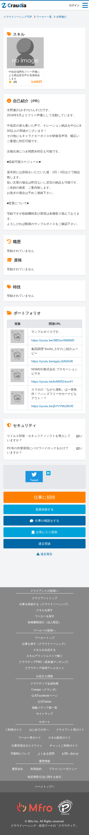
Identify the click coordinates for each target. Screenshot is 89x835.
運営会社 (17, 769)
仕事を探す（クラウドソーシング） (44, 643)
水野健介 (61, 16)
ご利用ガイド (13, 729)
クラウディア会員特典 (44, 683)
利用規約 (36, 769)
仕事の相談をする (47, 520)
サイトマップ (44, 713)
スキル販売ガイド (59, 737)
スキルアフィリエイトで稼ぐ (44, 656)
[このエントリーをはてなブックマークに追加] (55, 473)
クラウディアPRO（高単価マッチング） (44, 662)
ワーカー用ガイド (29, 737)
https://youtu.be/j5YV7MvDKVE (52, 406)
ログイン (74, 5)
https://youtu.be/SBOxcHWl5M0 (52, 340)
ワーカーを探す (44, 616)
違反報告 (46, 554)
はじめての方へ (39, 729)
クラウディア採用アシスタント (44, 668)
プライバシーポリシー (63, 769)
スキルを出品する (44, 649)
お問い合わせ (70, 753)
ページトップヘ (44, 786)
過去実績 (44, 543)
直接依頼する (44, 509)
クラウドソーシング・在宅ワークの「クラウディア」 (44, 825)
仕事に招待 (44, 497)
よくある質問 (46, 753)
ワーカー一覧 (44, 16)
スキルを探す (44, 610)
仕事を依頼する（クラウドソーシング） (44, 604)
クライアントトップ (44, 598)
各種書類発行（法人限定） (44, 622)
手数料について (20, 753)
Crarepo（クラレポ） (44, 689)
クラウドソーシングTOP (17, 16)
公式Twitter (44, 701)
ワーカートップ (44, 637)
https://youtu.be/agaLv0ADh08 (52, 361)
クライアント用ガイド (70, 729)
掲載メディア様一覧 (44, 707)
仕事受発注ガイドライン (26, 745)
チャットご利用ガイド (64, 745)
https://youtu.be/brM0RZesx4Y (52, 381)
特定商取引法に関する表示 (44, 776)
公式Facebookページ (44, 695)
